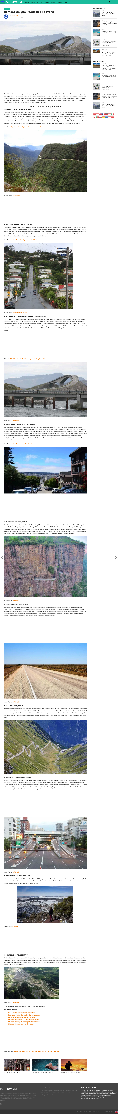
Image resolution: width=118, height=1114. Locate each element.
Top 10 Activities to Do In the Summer (42, 1072)
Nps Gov (15, 926)
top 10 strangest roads (38, 1051)
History (59, 2)
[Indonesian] (109, 114)
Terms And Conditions (107, 1111)
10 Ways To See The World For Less (70, 1072)
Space (53, 2)
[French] (103, 114)
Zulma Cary (14, 15)
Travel (46, 2)
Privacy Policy (87, 1111)
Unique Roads (54, 1051)
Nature (39, 2)
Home (27, 2)
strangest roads (24, 1051)
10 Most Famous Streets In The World (23, 444)
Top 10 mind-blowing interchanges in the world (26, 127)
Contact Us (96, 1111)
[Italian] (112, 114)
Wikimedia (15, 420)
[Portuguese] (97, 117)
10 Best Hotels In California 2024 (12, 1072)
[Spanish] (103, 117)
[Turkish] (112, 117)
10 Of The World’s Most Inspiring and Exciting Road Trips (27, 359)
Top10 (48, 1051)
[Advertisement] (45, 80)
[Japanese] (94, 117)
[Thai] (109, 117)
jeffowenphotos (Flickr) (19, 312)
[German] (106, 114)
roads (16, 1051)
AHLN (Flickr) (16, 195)
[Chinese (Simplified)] (94, 114)
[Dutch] (97, 114)
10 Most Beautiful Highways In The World (24, 240)
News (33, 2)
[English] (100, 114)
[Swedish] (106, 117)
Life (66, 2)
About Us (79, 1111)
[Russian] (100, 117)
